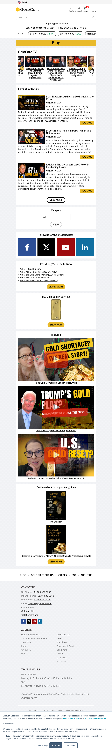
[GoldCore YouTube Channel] (66, 247)
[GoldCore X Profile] (46, 247)
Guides (62, 575)
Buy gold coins (53, 710)
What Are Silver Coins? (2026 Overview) (39, 280)
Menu (94, 11)
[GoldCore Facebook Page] (27, 247)
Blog (23, 575)
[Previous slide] (22, 68)
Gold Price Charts (42, 575)
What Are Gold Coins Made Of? (35, 277)
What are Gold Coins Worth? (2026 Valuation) (42, 274)
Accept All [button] (56, 745)
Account (78, 11)
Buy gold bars (74, 710)
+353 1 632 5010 (45, 595)
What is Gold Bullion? (30, 269)
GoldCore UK (27, 611)
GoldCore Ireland (29, 614)
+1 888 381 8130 (38, 28)
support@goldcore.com (56, 23)
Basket (86, 9)
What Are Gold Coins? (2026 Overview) (38, 271)
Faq (74, 575)
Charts (71, 11)
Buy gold (34, 710)
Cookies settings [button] (41, 745)
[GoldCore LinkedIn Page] (85, 247)
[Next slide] (90, 68)
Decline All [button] (70, 745)
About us (86, 575)
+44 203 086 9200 (41, 592)
